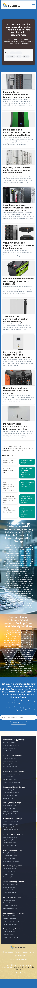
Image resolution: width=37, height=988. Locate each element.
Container (18, 53)
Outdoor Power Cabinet (10, 906)
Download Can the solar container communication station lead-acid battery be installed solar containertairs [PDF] (17, 448)
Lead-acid (26, 56)
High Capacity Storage (10, 840)
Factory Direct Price (9, 932)
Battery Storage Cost (9, 790)
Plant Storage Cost (9, 808)
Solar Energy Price (8, 877)
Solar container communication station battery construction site (16, 95)
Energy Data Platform (9, 893)
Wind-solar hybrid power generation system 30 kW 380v (9, 499)
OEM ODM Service (8, 934)
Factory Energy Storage (12, 803)
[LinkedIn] (16, 972)
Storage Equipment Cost (10, 940)
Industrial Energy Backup (10, 845)
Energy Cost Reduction (10, 814)
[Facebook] (12, 972)
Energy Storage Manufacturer (14, 929)
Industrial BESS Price (9, 777)
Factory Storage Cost (9, 758)
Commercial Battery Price (11, 745)
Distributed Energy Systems (13, 882)
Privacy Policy (30, 967)
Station (19, 56)
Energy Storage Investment (11, 782)
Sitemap (18, 969)
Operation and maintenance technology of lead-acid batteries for (18, 281)
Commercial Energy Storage (14, 740)
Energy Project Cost (9, 858)
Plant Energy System (9, 764)
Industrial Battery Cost (10, 837)
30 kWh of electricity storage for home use (9, 510)
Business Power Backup (10, 830)
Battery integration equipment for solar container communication (17, 355)
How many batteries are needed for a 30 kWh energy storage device (8, 486)
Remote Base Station (9, 900)
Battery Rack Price (8, 798)
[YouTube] (25, 972)
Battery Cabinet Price (9, 916)
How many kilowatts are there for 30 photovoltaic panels (27, 512)
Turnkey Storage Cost (10, 853)
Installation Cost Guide (10, 751)
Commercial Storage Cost (11, 774)
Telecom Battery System (10, 903)
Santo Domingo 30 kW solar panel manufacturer (27, 484)
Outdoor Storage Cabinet (11, 921)
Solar (12, 53)
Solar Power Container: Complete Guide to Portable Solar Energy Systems (18, 208)
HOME (10, 40)
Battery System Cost (9, 779)
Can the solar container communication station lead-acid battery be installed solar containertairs (18, 42)
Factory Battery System (10, 805)
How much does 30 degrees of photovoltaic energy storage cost (26, 472)
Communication (10, 56)
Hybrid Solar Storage (9, 869)
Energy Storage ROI (9, 748)
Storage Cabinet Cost (10, 795)
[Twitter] (20, 972)
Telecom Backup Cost (10, 908)
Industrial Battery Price (10, 761)
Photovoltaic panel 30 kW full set (8, 470)
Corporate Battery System (11, 824)
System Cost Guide (9, 742)
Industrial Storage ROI (10, 766)
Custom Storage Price (10, 856)
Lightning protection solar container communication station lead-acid (17, 170)
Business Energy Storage (12, 819)
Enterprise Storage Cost (10, 821)
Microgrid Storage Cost (10, 884)
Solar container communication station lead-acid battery (15, 319)
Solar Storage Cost (9, 871)
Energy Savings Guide (10, 827)
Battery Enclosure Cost (10, 924)
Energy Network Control (10, 887)
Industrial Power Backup (10, 811)
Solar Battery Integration (12, 866)
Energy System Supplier (10, 937)
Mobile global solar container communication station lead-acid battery (17, 132)
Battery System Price (9, 843)
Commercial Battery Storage (14, 787)
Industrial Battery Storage (13, 834)
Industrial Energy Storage (12, 755)
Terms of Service (18, 967)
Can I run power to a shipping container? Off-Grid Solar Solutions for (18, 245)
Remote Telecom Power (12, 897)
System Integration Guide (11, 861)
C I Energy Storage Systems (13, 771)
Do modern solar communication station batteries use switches (15, 426)
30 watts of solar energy (26, 462)
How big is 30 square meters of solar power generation (27, 499)
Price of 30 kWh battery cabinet (8, 462)
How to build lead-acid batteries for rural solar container (15, 391)
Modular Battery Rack (9, 919)
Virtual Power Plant (9, 890)
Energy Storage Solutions (12, 850)
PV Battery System (8, 874)
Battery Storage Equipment (13, 913)
